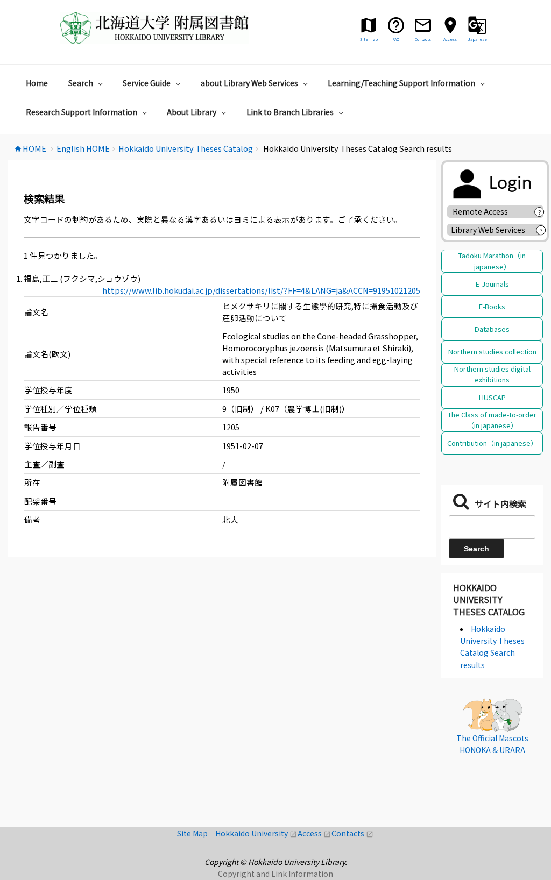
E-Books (492, 306)
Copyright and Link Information (275, 873)
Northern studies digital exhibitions (492, 374)
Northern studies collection (492, 351)
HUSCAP (492, 397)
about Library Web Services (249, 82)
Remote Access (484, 211)
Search (80, 82)
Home (37, 82)
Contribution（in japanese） (492, 443)
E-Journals (492, 284)
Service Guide (147, 82)
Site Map (196, 833)
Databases (492, 329)
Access (314, 833)
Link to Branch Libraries (290, 112)
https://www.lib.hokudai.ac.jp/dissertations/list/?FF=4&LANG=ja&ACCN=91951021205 (261, 290)
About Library (191, 112)
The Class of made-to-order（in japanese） (492, 419)
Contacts (352, 833)
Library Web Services (488, 229)
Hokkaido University (256, 833)
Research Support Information (81, 112)
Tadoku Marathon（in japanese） (492, 260)
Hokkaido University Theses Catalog (489, 599)
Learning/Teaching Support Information (401, 82)
